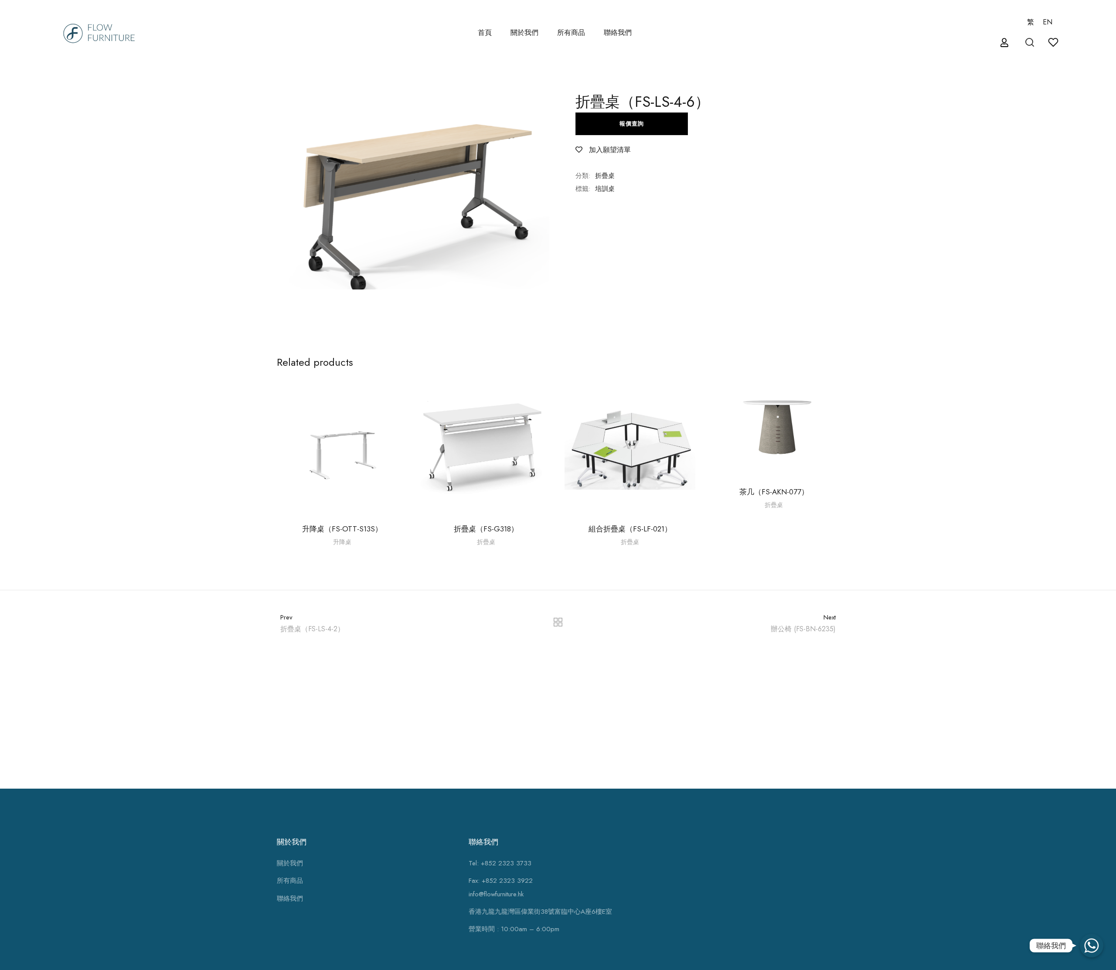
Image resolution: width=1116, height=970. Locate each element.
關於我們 (524, 32)
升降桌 (342, 542)
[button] (1005, 43)
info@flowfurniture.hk (496, 894)
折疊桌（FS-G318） (486, 529)
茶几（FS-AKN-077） (774, 492)
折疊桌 (605, 175)
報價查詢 (631, 123)
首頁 (485, 32)
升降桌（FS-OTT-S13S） (342, 529)
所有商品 (290, 880)
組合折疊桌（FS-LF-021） (630, 529)
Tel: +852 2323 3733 (500, 863)
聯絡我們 (618, 32)
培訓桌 (605, 189)
